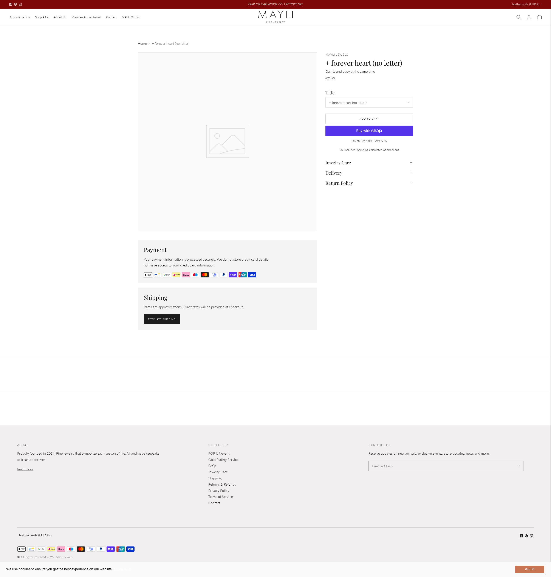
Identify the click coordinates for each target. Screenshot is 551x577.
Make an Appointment (86, 17)
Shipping (362, 150)
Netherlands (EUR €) (525, 4)
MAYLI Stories (131, 17)
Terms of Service (220, 496)
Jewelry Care (338, 163)
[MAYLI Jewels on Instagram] (20, 4)
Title (330, 92)
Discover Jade (18, 17)
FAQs (212, 465)
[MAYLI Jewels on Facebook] (10, 4)
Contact (111, 17)
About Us (60, 17)
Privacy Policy (218, 490)
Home (142, 43)
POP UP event (218, 453)
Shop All (40, 17)
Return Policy (339, 183)
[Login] (529, 17)
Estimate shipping (162, 319)
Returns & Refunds (222, 484)
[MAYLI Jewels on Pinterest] (15, 4)
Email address (382, 461)
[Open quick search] (519, 17)
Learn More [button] (123, 569)
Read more (25, 469)
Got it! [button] (529, 569)
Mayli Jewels (64, 557)
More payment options (369, 140)
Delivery (333, 173)
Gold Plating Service (223, 459)
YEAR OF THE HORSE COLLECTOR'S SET (275, 4)
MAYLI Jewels (336, 54)
